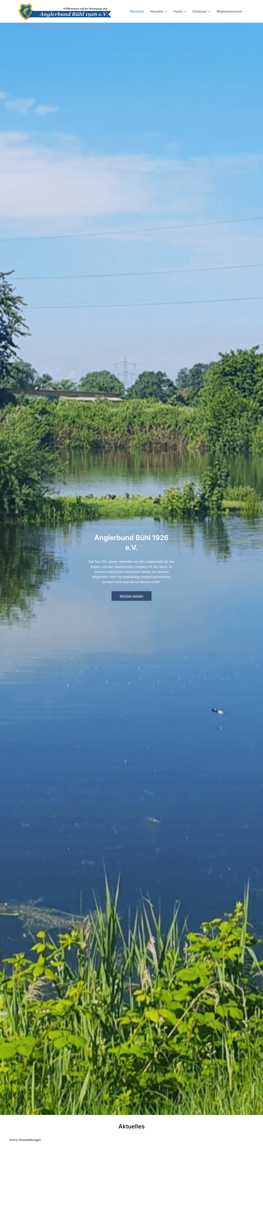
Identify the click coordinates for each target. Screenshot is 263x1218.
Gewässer (199, 11)
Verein (178, 11)
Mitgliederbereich (229, 11)
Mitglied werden (131, 596)
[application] (165, 11)
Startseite (137, 11)
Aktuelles (156, 11)
